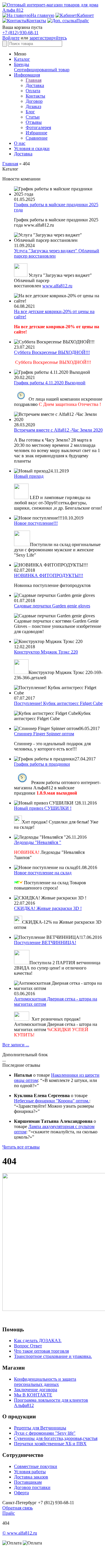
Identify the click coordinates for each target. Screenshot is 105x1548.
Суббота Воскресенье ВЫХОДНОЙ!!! (52, 352)
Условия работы (30, 1471)
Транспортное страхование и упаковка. (53, 1356)
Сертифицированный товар (41, 69)
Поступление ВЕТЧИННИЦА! (45, 942)
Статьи (33, 116)
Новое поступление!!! (36, 523)
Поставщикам (28, 1482)
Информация (27, 74)
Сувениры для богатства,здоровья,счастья (55, 1438)
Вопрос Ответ (28, 1345)
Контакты (35, 95)
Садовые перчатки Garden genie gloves (52, 605)
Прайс (8, 1513)
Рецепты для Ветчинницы (40, 1427)
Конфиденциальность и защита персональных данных (45, 1382)
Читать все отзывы (21, 1146)
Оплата (33, 90)
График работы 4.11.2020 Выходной (49, 382)
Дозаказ (33, 106)
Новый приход (28, 476)
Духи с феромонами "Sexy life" (45, 1433)
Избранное (36, 132)
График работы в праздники (42, 764)
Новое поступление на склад (42, 872)
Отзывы (34, 122)
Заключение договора (35, 1389)
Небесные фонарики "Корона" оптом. (51, 1100)
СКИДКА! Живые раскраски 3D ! (48, 908)
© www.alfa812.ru (19, 1532)
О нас (19, 143)
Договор (34, 101)
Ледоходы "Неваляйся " (37, 842)
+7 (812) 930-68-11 (20, 32)
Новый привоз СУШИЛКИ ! (42, 808)
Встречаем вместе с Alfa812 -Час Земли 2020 (58, 430)
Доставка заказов (31, 1476)
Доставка (35, 85)
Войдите (11, 37)
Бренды (21, 64)
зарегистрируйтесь (48, 37)
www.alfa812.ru (57, 285)
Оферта (21, 1492)
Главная (33, 80)
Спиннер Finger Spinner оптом (44, 733)
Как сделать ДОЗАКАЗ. (38, 1340)
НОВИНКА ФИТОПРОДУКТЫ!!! (48, 575)
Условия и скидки (32, 148)
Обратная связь (17, 1507)
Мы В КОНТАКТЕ (33, 1394)
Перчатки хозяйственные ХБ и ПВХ (50, 1443)
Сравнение (37, 137)
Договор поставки (32, 1487)
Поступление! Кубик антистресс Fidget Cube (58, 703)
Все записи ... (15, 1044)
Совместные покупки (35, 1466)
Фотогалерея (38, 127)
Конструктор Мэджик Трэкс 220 (46, 651)
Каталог (22, 59)
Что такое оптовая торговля (41, 1351)
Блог (30, 111)
